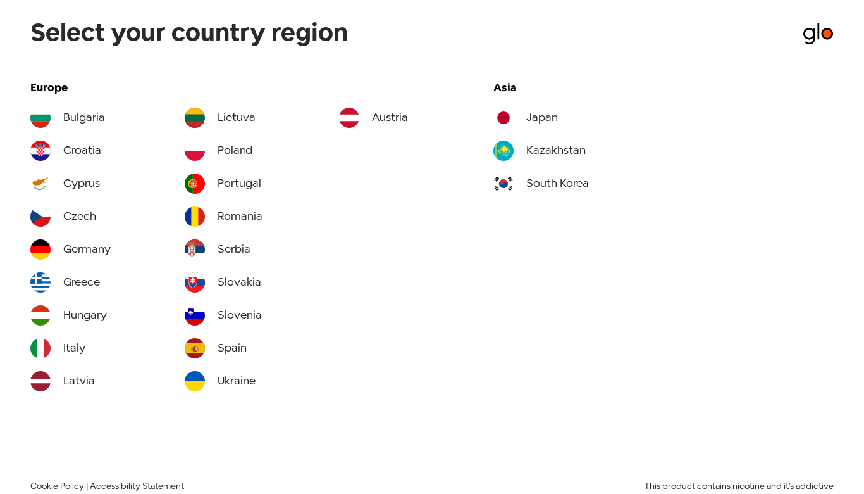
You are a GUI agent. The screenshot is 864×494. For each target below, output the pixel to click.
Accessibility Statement (137, 487)
